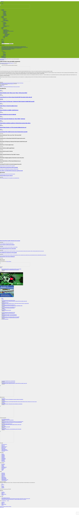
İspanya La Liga (4, 447)
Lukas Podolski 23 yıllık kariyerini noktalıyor (7, 244)
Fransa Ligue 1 (4, 448)
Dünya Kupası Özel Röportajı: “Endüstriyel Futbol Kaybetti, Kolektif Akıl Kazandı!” (17, 101)
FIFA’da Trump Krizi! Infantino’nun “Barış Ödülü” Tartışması (12, 118)
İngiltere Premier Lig (4, 446)
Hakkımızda (3, 492)
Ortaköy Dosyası (5, 32)
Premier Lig (4, 23)
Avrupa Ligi (4, 26)
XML (8, 500)
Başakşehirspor (4, 458)
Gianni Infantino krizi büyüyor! (6, 497)
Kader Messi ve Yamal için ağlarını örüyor (8, 105)
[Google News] (2, 85)
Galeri (4, 37)
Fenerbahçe (3, 455)
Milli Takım (4, 11)
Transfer (3, 16)
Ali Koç (4, 19)
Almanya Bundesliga (4, 449)
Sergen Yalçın (3, 475)
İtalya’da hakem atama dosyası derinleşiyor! (7, 256)
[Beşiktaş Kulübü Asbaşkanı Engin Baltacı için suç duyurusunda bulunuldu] (12, 421)
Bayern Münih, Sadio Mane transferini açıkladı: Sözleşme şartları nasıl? (11, 424)
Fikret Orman (5, 18)
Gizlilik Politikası (4, 494)
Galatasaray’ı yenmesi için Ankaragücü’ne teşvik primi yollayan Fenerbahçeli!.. (12, 399)
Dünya (2, 21)
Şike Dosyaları (7, 34)
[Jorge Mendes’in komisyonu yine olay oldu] (5, 419)
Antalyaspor (3, 457)
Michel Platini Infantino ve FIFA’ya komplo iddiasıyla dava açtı (13, 127)
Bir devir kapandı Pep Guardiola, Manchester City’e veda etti (10, 240)
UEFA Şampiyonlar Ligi (5, 450)
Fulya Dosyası (5, 29)
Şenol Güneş (3, 473)
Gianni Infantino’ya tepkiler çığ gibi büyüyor (9, 110)
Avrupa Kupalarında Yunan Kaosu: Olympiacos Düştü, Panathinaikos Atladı (12, 305)
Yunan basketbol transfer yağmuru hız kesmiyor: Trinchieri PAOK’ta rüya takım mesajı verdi (14, 46)
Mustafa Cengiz (4, 477)
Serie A (4, 24)
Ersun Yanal (3, 474)
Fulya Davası (3, 461)
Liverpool (3, 466)
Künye (2, 493)
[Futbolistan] (2, 1)
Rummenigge (8, 83)
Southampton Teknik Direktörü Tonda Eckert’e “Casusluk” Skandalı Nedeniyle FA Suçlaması (14, 499)
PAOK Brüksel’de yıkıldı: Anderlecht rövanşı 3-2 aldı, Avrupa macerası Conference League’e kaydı (15, 47)
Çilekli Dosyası (5, 31)
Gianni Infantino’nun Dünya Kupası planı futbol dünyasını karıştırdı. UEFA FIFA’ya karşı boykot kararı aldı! (16, 498)
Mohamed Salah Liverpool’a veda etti (6, 175)
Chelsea (3, 465)
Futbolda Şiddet (5, 36)
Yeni (2, 298)
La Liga (4, 22)
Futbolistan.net (4, 500)
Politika (3, 17)
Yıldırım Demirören (5, 20)
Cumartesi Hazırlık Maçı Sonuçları (6, 49)
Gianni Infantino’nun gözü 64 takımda (8, 114)
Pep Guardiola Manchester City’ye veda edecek (8, 248)
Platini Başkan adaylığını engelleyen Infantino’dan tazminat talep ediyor (15, 123)
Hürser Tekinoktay (4, 478)
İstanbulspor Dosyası (6, 30)
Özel (2, 28)
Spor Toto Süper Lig (4, 444)
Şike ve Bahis (5, 33)
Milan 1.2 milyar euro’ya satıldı (6, 426)
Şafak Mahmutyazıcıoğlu (5, 479)
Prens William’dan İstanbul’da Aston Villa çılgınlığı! (8, 252)
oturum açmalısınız (8, 261)
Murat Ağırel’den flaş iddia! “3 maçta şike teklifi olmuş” (9, 315)
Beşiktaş (4, 12)
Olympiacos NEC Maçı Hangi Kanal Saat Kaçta (8, 48)
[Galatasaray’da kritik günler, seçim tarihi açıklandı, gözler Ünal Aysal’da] (4, 428)
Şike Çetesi (6, 35)
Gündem (3, 10)
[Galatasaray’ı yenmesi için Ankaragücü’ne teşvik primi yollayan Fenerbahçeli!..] (3, 398)
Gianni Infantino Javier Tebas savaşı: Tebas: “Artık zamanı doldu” (13, 92)
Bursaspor (4, 13)
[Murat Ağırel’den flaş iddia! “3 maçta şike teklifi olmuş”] (9, 314)
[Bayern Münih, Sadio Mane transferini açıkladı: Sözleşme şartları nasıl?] (7, 423)
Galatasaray (4, 14)
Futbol (1, 90)
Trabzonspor (5, 15)
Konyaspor (3, 459)
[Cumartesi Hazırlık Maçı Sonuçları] (4, 309)
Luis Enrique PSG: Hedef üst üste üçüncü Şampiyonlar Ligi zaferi (13, 131)
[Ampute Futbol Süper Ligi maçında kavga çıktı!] (8, 312)
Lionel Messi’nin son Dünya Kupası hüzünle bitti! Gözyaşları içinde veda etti (16, 97)
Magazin (3, 27)
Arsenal (3, 469)
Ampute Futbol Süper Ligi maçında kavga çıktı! (8, 313)
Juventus (3, 468)
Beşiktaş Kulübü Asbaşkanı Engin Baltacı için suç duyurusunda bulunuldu (12, 422)
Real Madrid (3, 464)
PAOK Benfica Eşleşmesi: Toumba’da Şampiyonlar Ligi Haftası (10, 269)
